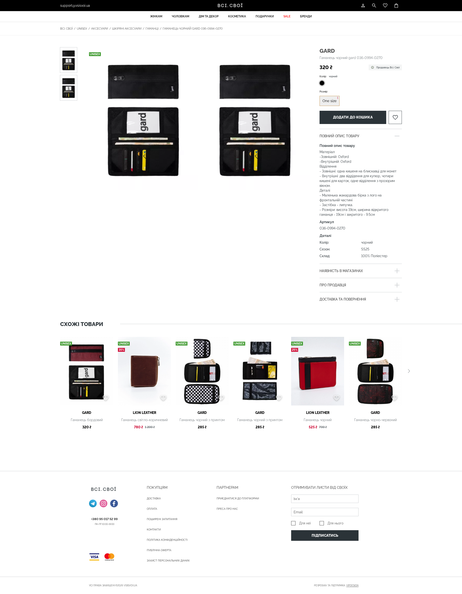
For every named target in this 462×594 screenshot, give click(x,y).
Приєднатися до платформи (238, 498)
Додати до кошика (353, 117)
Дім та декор (208, 16)
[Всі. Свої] (231, 5)
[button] (409, 371)
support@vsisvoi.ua (75, 5)
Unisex (82, 28)
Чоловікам (180, 16)
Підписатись (325, 535)
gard (327, 50)
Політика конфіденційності (167, 540)
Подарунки (265, 16)
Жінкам (156, 16)
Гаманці (152, 28)
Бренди (306, 16)
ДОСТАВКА (154, 498)
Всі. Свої (66, 28)
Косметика (237, 16)
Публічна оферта (159, 550)
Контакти (154, 529)
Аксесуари (99, 28)
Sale (286, 16)
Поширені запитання (162, 519)
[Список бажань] (385, 5)
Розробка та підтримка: (336, 585)
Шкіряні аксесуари (126, 28)
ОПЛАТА (152, 508)
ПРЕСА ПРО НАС (227, 508)
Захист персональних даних (168, 560)
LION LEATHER (144, 413)
